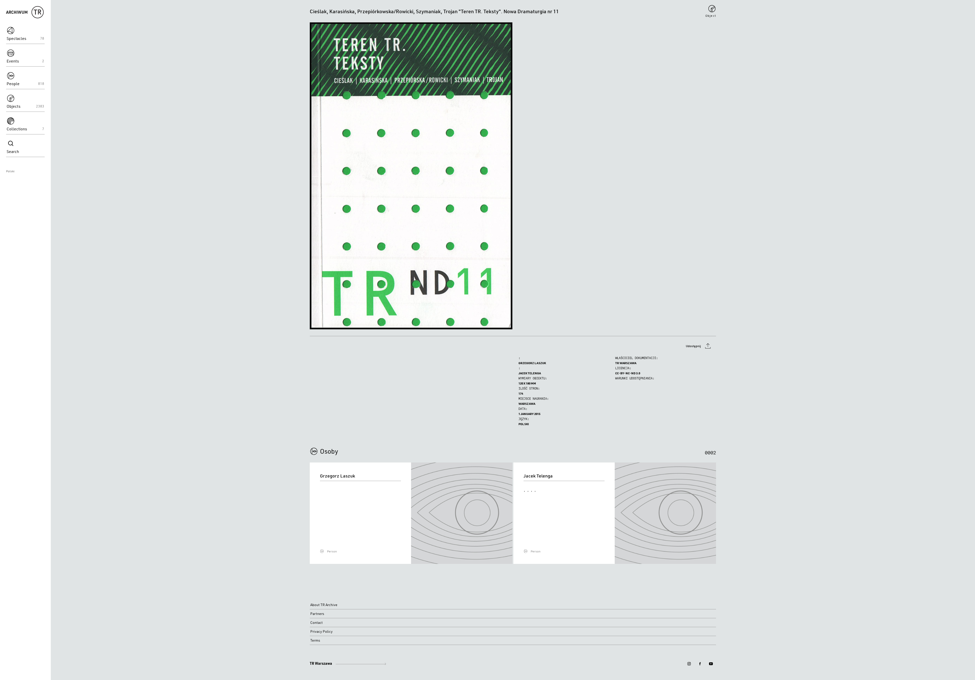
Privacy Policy (321, 631)
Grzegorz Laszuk (532, 363)
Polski (10, 171)
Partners (317, 613)
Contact (316, 622)
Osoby (329, 451)
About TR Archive (323, 604)
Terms (315, 640)
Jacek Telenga (529, 373)
